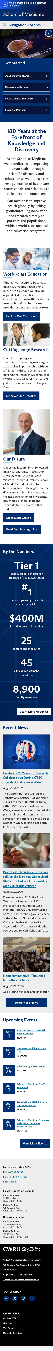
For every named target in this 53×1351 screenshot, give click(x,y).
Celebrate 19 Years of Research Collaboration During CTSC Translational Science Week (25, 777)
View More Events (35, 1143)
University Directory (12, 1333)
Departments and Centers (20, 98)
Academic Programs (17, 75)
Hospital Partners (15, 110)
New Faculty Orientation (31, 1066)
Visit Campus (9, 1328)
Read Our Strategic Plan (22, 529)
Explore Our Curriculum (21, 316)
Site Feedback (9, 1181)
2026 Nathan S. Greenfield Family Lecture (31, 1032)
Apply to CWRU (10, 1318)
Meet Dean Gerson (18, 518)
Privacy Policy (25, 1274)
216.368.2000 (16, 1172)
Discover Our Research (21, 396)
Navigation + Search (21, 25)
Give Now (7, 1323)
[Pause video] (48, 33)
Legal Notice (9, 1274)
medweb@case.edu (18, 1176)
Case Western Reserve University (26, 1260)
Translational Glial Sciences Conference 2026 (32, 1104)
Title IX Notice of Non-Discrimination (21, 1279)
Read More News (26, 1002)
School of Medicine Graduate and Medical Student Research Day (33, 1123)
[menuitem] (12, 1318)
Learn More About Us (34, 711)
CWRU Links (11, 1313)
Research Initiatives (16, 87)
